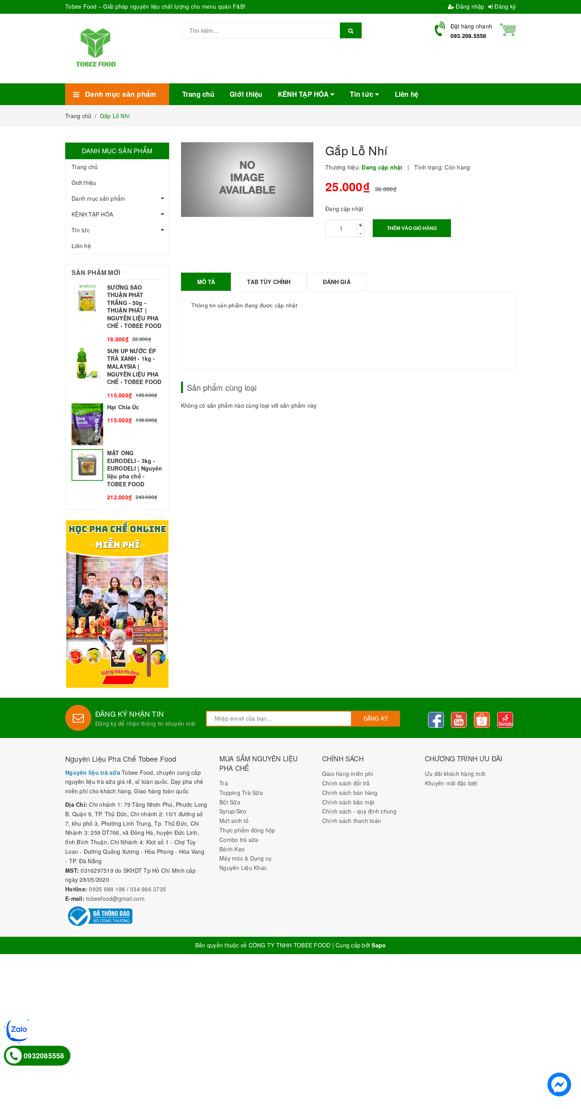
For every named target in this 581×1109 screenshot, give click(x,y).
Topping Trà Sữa (241, 792)
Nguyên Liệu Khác (243, 868)
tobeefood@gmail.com (115, 898)
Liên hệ (81, 246)
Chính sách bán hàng (350, 792)
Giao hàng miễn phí (348, 774)
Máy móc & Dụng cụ (245, 858)
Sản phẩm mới (96, 272)
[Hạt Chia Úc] (117, 424)
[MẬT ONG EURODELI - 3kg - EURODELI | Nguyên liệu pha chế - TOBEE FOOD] (117, 475)
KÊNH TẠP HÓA (92, 214)
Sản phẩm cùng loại (222, 387)
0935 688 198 (107, 889)
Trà (223, 783)
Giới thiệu (84, 182)
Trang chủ (85, 167)
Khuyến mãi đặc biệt (451, 783)
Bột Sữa (229, 802)
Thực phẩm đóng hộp (247, 830)
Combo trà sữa (238, 840)
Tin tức (81, 230)
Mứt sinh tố (234, 821)
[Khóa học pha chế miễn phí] (117, 604)
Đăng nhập (469, 6)
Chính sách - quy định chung (359, 811)
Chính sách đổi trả (346, 783)
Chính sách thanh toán (351, 821)
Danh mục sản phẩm (98, 198)
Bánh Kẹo (232, 849)
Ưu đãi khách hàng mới (455, 774)
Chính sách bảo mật (348, 802)
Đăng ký (504, 6)
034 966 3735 (148, 889)
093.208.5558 (469, 36)
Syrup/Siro (233, 811)
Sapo (379, 945)
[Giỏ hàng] (508, 29)
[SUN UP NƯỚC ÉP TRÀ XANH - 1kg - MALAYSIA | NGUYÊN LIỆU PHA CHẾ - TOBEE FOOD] (117, 373)
